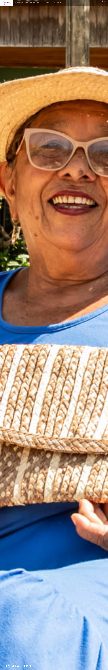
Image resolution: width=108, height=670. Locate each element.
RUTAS (26, 2)
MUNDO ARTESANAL (46, 2)
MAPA (53, 2)
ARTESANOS (32, 2)
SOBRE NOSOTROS (19, 2)
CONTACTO (59, 2)
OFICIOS (38, 2)
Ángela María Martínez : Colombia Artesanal (6, 3)
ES (100, 1)
